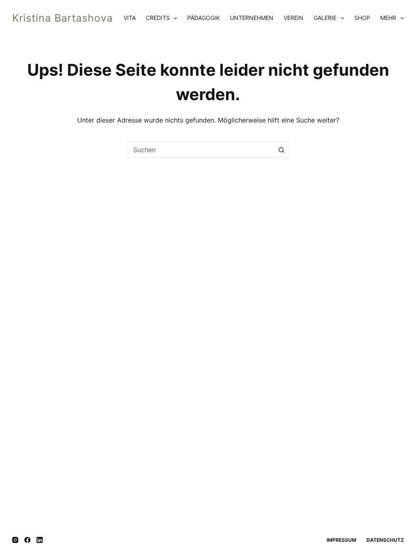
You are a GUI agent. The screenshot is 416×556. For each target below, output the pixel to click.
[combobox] (200, 150)
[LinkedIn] (40, 540)
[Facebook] (27, 540)
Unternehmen (251, 17)
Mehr (388, 17)
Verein (293, 17)
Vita (130, 17)
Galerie (325, 17)
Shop (362, 17)
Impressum (341, 540)
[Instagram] (15, 540)
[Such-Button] (281, 150)
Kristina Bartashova (62, 18)
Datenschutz (385, 540)
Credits (158, 17)
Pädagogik (203, 17)
